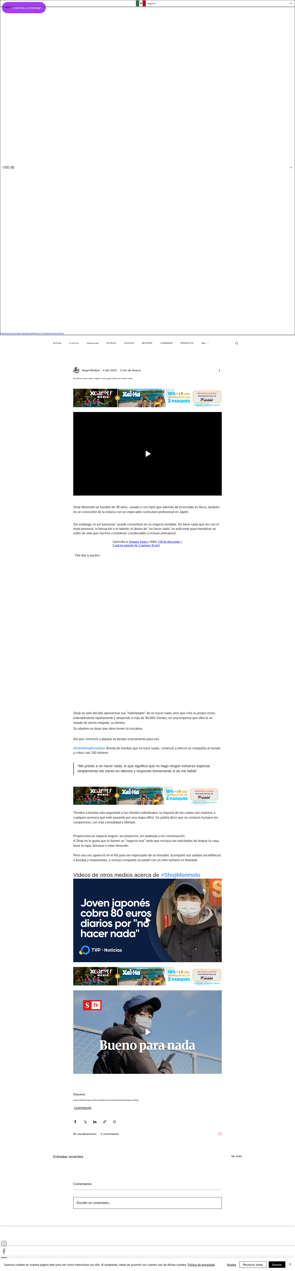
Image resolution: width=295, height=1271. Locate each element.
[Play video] (147, 454)
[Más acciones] (219, 370)
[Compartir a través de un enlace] (105, 1122)
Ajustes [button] (231, 1265)
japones (131, 1100)
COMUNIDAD (82, 1108)
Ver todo (236, 1156)
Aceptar (277, 1265)
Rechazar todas (253, 1265)
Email (3, 1238)
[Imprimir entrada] (114, 1122)
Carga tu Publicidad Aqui (15, 1231)
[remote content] (147, 543)
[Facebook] (147, 1251)
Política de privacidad (201, 1265)
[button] (147, 167)
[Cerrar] (290, 1264)
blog (101, 1100)
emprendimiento (80, 1100)
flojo (137, 1100)
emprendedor (121, 1100)
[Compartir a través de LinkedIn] (95, 1122)
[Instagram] (147, 1244)
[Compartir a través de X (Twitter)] (85, 1122)
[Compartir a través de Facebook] (75, 1122)
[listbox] (147, 167)
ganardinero (93, 1100)
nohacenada (109, 1100)
